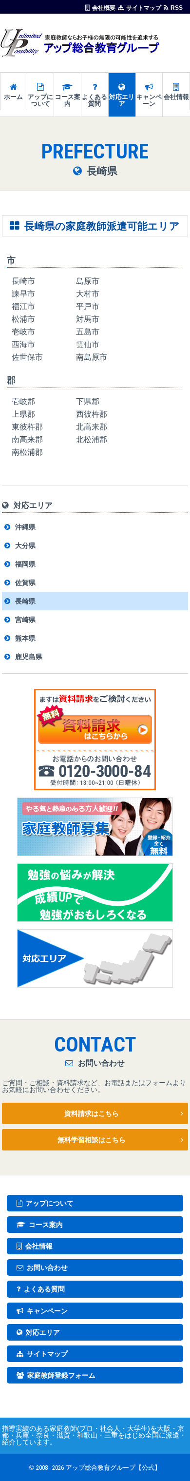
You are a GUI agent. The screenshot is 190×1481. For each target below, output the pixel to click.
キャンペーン (149, 100)
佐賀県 (25, 582)
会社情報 (176, 96)
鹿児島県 (28, 657)
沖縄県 (25, 527)
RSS (177, 7)
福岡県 (25, 564)
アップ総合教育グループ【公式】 (113, 1467)
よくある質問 (94, 100)
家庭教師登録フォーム (61, 1375)
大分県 (25, 545)
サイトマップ (143, 7)
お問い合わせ (47, 1267)
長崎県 (25, 601)
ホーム (13, 96)
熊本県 (25, 638)
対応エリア (121, 100)
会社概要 (103, 7)
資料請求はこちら (91, 1113)
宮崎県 (25, 620)
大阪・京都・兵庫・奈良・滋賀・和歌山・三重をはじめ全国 (93, 1431)
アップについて (40, 100)
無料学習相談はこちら (91, 1140)
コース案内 (67, 100)
